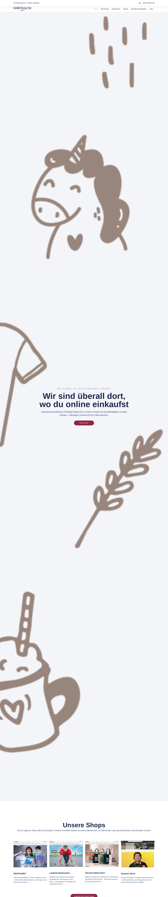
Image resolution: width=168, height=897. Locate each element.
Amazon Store (128, 873)
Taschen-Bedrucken (95, 873)
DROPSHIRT (19, 873)
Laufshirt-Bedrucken (59, 873)
